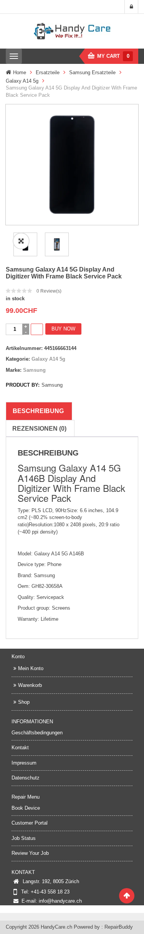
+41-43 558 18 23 (50, 892)
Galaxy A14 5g (22, 81)
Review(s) (48, 291)
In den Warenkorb (37, 329)
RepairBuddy (118, 927)
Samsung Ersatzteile (92, 72)
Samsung (34, 370)
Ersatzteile (48, 72)
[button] (21, 241)
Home (19, 72)
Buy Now (63, 329)
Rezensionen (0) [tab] (39, 428)
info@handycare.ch (60, 901)
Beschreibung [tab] (38, 411)
